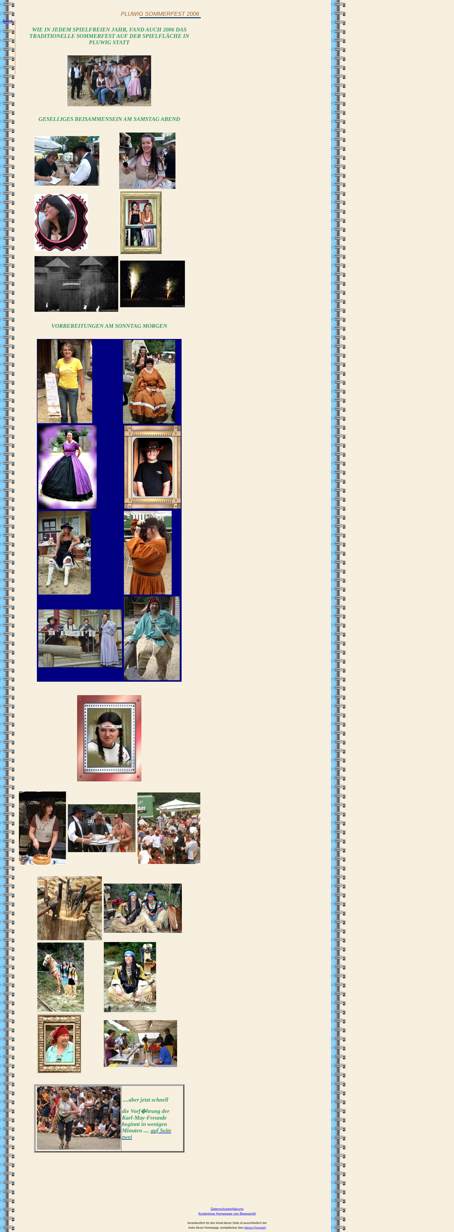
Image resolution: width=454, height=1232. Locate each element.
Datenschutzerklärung (227, 1209)
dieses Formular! (255, 1227)
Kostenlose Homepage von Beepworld (227, 1213)
